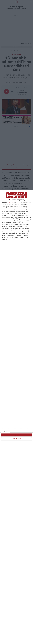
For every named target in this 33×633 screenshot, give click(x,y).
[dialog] (16, 411)
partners (11, 202)
